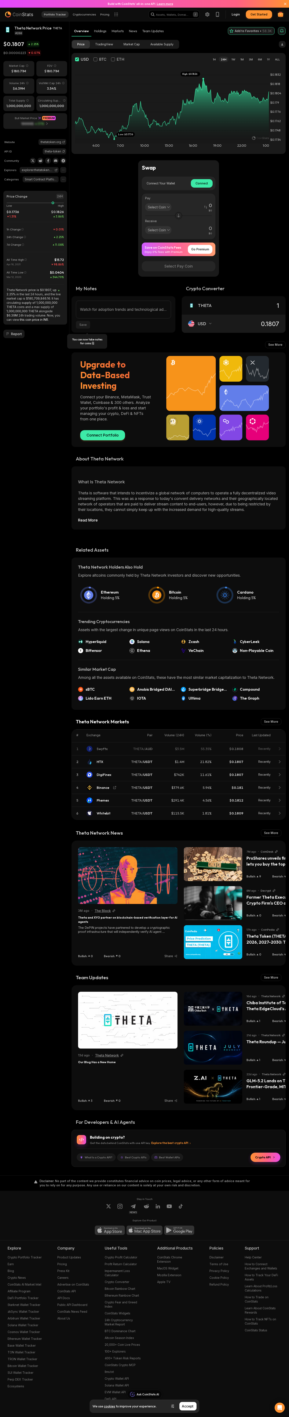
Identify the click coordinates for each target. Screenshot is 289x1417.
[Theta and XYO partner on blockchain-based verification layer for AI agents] (128, 875)
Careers (63, 1277)
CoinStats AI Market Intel (24, 1284)
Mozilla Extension (169, 1275)
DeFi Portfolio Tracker (23, 1298)
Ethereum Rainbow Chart (122, 1295)
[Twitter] (33, 161)
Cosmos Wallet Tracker (24, 1332)
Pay (147, 198)
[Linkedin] (157, 1209)
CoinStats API (66, 1291)
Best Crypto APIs (135, 1157)
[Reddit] (40, 161)
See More (275, 344)
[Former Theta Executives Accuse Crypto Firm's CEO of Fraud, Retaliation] (213, 903)
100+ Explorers (115, 1351)
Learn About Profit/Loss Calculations (261, 1288)
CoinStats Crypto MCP (120, 1365)
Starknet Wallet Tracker (24, 1305)
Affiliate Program (19, 1291)
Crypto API (263, 1157)
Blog (11, 1271)
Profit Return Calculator (121, 1264)
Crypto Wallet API (117, 1378)
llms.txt (109, 1372)
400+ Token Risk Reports (123, 1358)
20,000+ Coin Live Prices (122, 1344)
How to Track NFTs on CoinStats (260, 1321)
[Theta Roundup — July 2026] (213, 1048)
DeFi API (110, 1399)
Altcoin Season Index (119, 1338)
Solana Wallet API (117, 1385)
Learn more (165, 4)
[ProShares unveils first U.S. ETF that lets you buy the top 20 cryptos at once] (213, 864)
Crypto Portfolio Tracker (25, 1257)
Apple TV (164, 1282)
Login (236, 14)
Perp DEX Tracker (20, 1379)
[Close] (282, 4)
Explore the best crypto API (169, 1143)
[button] (63, 151)
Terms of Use (218, 1264)
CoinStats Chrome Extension (169, 1259)
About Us (63, 1318)
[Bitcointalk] (63, 161)
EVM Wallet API (115, 1392)
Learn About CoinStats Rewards (260, 1310)
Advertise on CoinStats (73, 1284)
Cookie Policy (219, 1277)
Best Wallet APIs (169, 1157)
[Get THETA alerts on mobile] (282, 31)
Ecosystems (16, 1386)
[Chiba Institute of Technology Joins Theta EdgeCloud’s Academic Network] (213, 1009)
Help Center (253, 1257)
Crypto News (17, 1277)
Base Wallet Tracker (22, 1345)
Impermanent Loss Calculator (117, 1273)
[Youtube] (169, 1209)
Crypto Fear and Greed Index (121, 1304)
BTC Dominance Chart (120, 1331)
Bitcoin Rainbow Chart (120, 1288)
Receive (151, 221)
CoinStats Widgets (117, 1313)
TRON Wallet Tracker (22, 1359)
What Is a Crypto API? (98, 1157)
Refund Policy (219, 1284)
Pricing (62, 1264)
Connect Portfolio (103, 435)
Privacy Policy (219, 1271)
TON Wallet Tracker (21, 1352)
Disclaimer (216, 1257)
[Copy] (63, 151)
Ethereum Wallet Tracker (25, 1338)
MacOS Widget (167, 1268)
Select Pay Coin (178, 266)
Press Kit (63, 1271)
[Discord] (56, 161)
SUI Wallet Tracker (20, 1372)
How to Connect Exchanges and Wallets (261, 1266)
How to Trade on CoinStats (256, 1299)
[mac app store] (144, 1230)
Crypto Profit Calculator (121, 1257)
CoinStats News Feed (72, 1311)
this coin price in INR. (34, 319)
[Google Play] (179, 1230)
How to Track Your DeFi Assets (261, 1277)
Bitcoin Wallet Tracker (23, 1366)
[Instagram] (119, 1209)
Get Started (258, 14)
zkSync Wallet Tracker (23, 1311)
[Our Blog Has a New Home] (128, 1020)
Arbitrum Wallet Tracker (24, 1318)
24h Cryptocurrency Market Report (119, 1322)
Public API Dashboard (72, 1305)
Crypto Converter (117, 1282)
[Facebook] (48, 161)
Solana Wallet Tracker (23, 1325)
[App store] (110, 1230)
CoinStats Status (256, 1330)
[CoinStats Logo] (19, 14)
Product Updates (69, 1257)
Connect (201, 183)
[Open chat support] (280, 1408)
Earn (11, 1264)
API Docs (63, 1298)
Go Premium (200, 249)
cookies (109, 1406)
